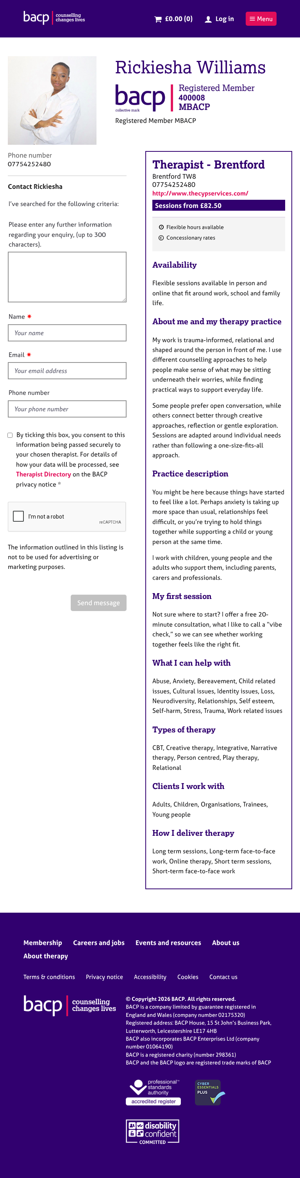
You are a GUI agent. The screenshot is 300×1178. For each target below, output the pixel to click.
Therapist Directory (43, 474)
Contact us (223, 977)
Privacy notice (104, 977)
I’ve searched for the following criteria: (64, 204)
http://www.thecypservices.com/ (200, 193)
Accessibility (150, 977)
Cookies (187, 977)
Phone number (29, 392)
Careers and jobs (99, 942)
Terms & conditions (49, 977)
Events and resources (168, 942)
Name (17, 316)
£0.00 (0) (179, 18)
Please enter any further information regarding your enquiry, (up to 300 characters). (60, 234)
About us (225, 942)
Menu (265, 19)
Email (17, 355)
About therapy (45, 956)
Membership (42, 942)
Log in (225, 18)
